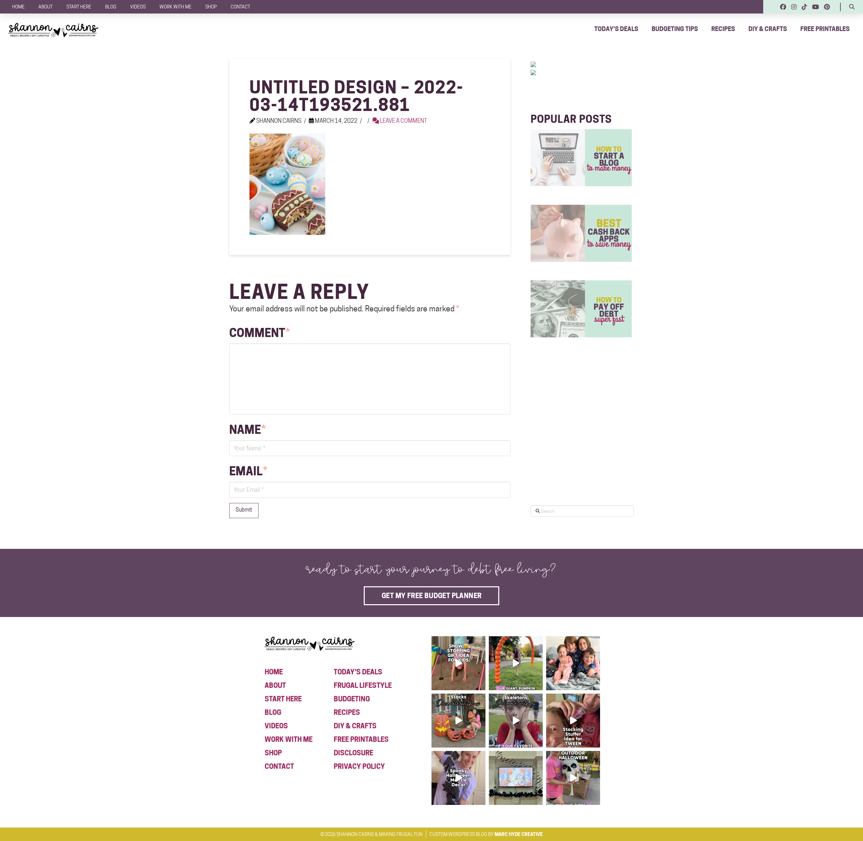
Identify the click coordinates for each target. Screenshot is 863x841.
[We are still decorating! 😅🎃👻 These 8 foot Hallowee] (458, 721)
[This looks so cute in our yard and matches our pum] (516, 663)
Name (247, 430)
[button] (851, 6)
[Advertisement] (581, 441)
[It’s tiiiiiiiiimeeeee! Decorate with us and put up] (573, 778)
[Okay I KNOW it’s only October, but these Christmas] (573, 663)
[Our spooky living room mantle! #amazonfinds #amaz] (516, 778)
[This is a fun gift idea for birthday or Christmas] (458, 663)
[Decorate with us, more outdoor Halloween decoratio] (516, 721)
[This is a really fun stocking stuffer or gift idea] (573, 721)
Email (248, 471)
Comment (259, 333)
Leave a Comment (403, 120)
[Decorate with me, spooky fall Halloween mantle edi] (458, 778)
